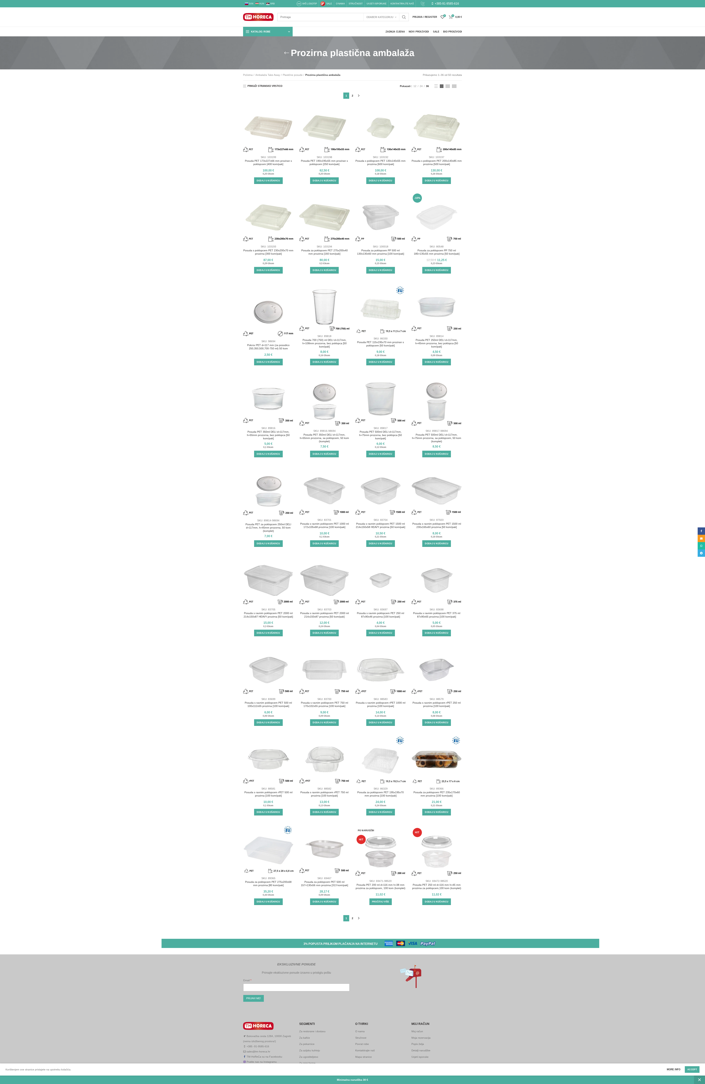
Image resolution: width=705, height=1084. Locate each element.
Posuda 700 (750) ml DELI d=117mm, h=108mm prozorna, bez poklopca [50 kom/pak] (324, 343)
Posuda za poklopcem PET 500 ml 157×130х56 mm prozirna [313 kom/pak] (324, 883)
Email (246, 980)
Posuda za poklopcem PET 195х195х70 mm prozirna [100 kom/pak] (380, 794)
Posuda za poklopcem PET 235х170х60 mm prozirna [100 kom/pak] (436, 794)
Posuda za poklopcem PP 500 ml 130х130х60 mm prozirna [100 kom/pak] (380, 252)
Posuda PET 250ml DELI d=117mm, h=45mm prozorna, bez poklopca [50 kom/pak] (436, 343)
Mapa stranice (363, 1056)
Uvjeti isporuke (420, 1056)
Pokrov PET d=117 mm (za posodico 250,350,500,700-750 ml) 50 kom (268, 347)
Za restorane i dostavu (312, 1031)
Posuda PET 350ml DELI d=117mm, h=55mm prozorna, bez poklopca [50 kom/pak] (268, 435)
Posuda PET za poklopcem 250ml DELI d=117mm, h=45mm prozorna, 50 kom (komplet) (268, 527)
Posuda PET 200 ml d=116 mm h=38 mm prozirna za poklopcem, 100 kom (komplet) (380, 886)
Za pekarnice (306, 1044)
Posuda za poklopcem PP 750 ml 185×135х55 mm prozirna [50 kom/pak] (437, 252)
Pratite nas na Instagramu (262, 1061)
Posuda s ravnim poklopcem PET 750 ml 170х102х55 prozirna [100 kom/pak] (324, 704)
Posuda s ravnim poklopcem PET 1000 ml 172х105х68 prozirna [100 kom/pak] (324, 525)
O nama (360, 1031)
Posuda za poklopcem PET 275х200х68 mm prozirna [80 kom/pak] (268, 883)
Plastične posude (293, 74)
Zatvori (699, 1080)
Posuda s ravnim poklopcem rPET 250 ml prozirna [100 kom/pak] (437, 704)
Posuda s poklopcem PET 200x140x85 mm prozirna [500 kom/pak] (437, 162)
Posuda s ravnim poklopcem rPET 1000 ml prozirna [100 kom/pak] (380, 704)
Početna (248, 74)
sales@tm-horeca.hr (258, 1051)
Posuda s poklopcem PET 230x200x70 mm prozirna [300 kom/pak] (268, 252)
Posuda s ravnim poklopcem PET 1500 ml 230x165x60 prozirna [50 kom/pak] (436, 525)
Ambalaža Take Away (267, 74)
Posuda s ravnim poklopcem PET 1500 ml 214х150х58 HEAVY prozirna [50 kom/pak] (380, 525)
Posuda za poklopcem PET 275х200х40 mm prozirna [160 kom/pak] (324, 252)
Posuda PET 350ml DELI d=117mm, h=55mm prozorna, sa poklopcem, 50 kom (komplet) (324, 438)
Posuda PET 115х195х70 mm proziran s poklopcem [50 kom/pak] (380, 344)
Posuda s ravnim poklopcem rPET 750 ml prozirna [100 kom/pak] (324, 794)
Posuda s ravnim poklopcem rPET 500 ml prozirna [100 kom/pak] (268, 794)
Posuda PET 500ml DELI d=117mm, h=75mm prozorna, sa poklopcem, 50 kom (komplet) (436, 438)
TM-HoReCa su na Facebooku (264, 1056)
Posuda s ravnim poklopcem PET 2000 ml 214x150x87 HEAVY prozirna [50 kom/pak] (268, 615)
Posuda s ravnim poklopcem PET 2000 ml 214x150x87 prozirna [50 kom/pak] (324, 615)
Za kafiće (304, 1037)
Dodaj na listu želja (291, 125)
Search (403, 17)
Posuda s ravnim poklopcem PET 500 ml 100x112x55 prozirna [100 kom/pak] (268, 704)
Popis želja (417, 1044)
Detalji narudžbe (420, 1050)
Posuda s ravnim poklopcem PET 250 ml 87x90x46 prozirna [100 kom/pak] (380, 615)
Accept (692, 1069)
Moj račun (417, 1031)
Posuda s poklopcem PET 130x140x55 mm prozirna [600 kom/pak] (380, 162)
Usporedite (291, 108)
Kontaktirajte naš (365, 1050)
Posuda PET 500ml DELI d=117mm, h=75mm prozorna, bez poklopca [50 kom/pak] (380, 435)
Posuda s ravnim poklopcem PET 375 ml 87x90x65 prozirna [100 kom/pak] (436, 615)
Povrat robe (362, 1044)
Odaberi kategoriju (379, 17)
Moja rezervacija (421, 1037)
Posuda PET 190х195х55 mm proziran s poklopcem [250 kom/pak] (324, 162)
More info (673, 1069)
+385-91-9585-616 (446, 3)
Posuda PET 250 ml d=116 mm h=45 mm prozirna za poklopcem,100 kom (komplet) (436, 886)
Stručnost (360, 1037)
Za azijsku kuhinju (309, 1050)
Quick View (291, 117)
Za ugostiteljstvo (308, 1056)
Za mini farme (307, 1063)
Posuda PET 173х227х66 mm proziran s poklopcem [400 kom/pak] (268, 162)
